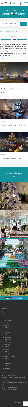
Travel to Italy (5, 330)
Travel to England (6, 361)
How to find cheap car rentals (9, 387)
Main (1, 31)
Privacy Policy (5, 313)
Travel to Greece (5, 351)
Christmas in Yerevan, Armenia (11, 158)
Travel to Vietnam (6, 332)
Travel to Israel (5, 346)
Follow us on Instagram (14, 172)
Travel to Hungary (6, 342)
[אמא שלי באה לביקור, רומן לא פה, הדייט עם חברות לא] (14, 196)
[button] (14, 23)
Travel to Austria (5, 354)
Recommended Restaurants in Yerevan (13, 125)
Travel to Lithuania (6, 363)
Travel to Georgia (6, 337)
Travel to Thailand (6, 320)
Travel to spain (5, 349)
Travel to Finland (5, 368)
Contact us (4, 308)
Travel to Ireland (5, 344)
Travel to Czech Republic (8, 356)
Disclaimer (4, 311)
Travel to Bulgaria (6, 334)
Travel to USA (5, 327)
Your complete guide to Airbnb (9, 389)
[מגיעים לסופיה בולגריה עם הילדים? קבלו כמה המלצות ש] (14, 253)
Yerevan (5, 58)
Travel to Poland (5, 358)
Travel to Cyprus (5, 323)
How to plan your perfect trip (8, 375)
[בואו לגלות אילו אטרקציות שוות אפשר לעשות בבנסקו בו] (14, 282)
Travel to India (5, 365)
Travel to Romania (6, 325)
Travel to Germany (6, 339)
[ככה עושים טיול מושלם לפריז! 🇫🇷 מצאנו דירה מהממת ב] (14, 224)
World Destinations (8, 31)
